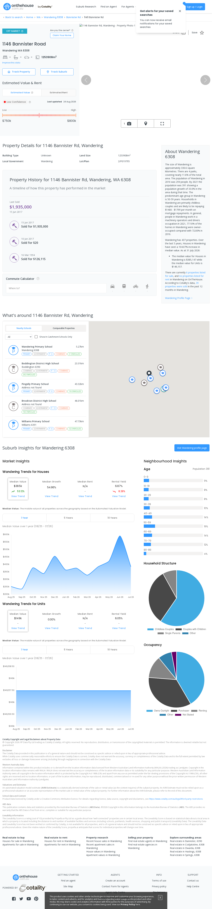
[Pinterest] (36, 899)
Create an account (115, 880)
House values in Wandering (100, 851)
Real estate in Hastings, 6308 (185, 851)
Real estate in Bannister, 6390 (186, 841)
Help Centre (193, 886)
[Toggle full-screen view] (162, 123)
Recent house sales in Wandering (104, 841)
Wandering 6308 (53, 17)
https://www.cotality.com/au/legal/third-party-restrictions (176, 798)
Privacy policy (159, 886)
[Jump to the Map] (145, 123)
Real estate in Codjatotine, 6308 (187, 844)
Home (29, 17)
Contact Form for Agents (115, 886)
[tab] (24, 518)
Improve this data (11, 62)
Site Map (68, 886)
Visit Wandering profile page (192, 447)
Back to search (14, 17)
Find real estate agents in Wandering (147, 841)
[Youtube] (29, 899)
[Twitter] (21, 899)
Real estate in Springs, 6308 (185, 855)
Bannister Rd (73, 17)
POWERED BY (10, 887)
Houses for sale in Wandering (18, 841)
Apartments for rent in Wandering (62, 844)
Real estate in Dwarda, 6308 (185, 848)
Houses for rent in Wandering (60, 841)
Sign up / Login (195, 6)
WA (38, 17)
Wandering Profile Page (177, 298)
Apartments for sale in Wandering (20, 844)
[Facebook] (14, 899)
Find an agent (68, 880)
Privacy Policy (128, 904)
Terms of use (159, 880)
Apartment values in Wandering (103, 855)
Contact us (193, 880)
